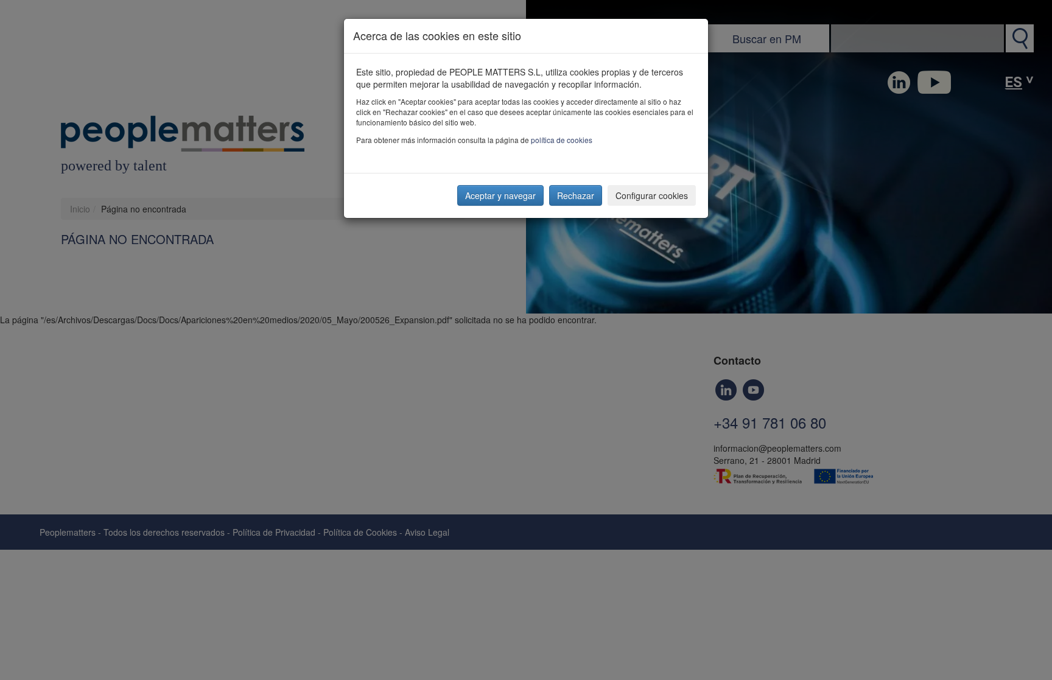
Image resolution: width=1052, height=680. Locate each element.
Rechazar (575, 195)
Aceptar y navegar (500, 195)
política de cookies (561, 140)
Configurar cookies (651, 195)
